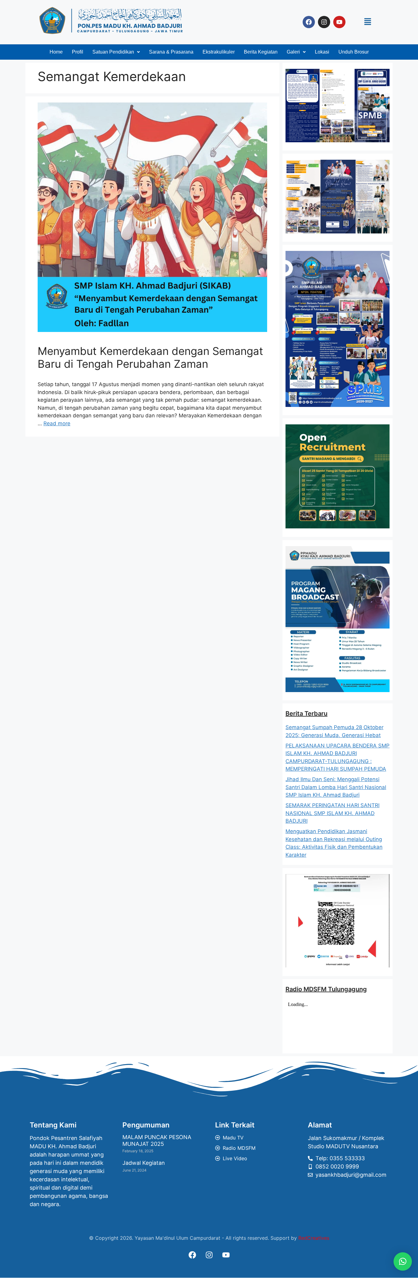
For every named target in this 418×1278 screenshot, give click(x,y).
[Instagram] (324, 22)
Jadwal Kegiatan (143, 1163)
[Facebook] (309, 22)
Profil (77, 51)
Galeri (293, 51)
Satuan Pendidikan (113, 51)
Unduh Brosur (353, 51)
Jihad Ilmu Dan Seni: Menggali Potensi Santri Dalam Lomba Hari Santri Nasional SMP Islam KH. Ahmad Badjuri (336, 787)
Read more (56, 423)
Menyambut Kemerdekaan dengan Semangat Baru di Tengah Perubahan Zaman (150, 357)
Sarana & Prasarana (171, 51)
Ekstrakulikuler (219, 51)
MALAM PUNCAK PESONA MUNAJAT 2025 (156, 1140)
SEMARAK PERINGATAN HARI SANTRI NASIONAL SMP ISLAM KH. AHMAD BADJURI (332, 813)
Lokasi (322, 51)
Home (56, 51)
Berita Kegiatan (261, 51)
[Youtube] (339, 22)
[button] (367, 21)
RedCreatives (313, 1238)
